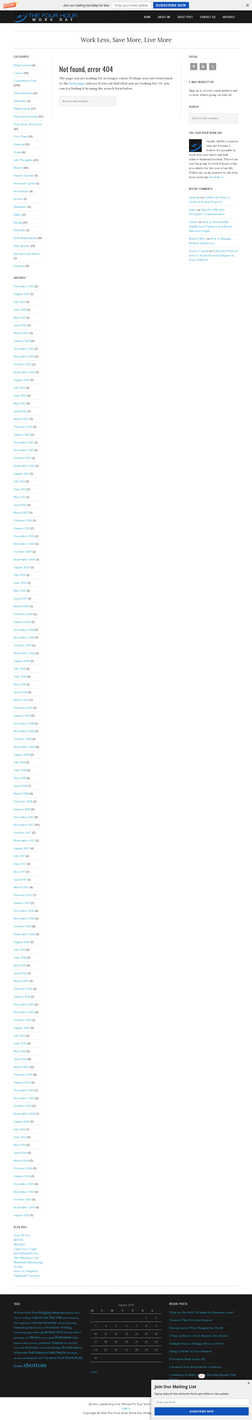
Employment (22, 108)
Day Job (55, 1317)
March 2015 (21, 1067)
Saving (18, 222)
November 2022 (24, 356)
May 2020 (20, 590)
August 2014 (22, 1121)
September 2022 (24, 372)
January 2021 (22, 528)
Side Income (22, 246)
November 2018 (24, 731)
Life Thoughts (23, 160)
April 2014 (20, 1152)
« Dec (94, 1372)
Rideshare (20, 207)
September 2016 (24, 934)
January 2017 (22, 903)
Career (18, 73)
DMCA (126, 1408)
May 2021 (20, 497)
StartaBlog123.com (26, 1253)
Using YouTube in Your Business (190, 1351)
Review (18, 199)
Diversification (23, 93)
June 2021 (20, 489)
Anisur (193, 222)
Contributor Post (25, 80)
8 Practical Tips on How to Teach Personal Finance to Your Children (213, 255)
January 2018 (22, 809)
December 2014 (24, 1090)
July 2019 (19, 668)
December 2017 (24, 817)
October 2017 (22, 832)
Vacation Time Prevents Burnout (190, 1320)
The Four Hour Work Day (45, 16)
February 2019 (23, 708)
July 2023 (19, 302)
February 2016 (23, 989)
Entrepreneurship (26, 116)
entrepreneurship (44, 1323)
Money (18, 167)
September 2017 (24, 840)
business (58, 1312)
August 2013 (22, 1215)
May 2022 (20, 403)
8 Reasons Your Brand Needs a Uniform (195, 1367)
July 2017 (19, 856)
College (26, 1317)
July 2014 (19, 1129)
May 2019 (20, 684)
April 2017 (20, 879)
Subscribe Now (171, 5)
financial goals (23, 1327)
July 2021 (19, 481)
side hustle (58, 1352)
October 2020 (23, 551)
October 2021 (22, 458)
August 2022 (22, 380)
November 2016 (24, 918)
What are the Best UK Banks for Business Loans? (201, 1312)
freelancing (20, 1332)
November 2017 (24, 825)
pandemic (45, 1343)
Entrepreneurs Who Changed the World (196, 1328)
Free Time (21, 136)
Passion (57, 1343)
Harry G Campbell (25, 1271)
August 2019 (22, 661)
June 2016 (20, 957)
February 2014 (23, 1168)
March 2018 (21, 793)
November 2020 (24, 544)
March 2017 (21, 887)
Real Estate (21, 191)
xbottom (34, 1365)
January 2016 (22, 996)
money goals (48, 1337)
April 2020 (20, 598)
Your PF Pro (22, 1235)
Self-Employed (39, 1352)
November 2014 (24, 1098)
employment (25, 1323)
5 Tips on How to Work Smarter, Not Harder (199, 1336)
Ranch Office (197, 238)
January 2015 (22, 1082)
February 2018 (23, 801)
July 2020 (20, 575)
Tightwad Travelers (27, 1275)
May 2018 (20, 778)
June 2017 (20, 864)
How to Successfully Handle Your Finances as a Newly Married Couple (210, 226)
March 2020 (21, 606)
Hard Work (56, 1332)
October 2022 (23, 364)
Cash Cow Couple (25, 1249)
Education (20, 101)
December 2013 (24, 1184)
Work (60, 1358)
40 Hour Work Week (26, 1312)
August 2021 (22, 473)
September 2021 (24, 466)
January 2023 (22, 341)
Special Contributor (27, 253)
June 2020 (20, 583)
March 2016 (21, 981)
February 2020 (23, 614)
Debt (64, 1318)
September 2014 (24, 1113)
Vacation (19, 266)
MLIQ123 (19, 1244)
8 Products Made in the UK (187, 1359)
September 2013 (24, 1207)
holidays (77, 1332)
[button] (126, 5)
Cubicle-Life (40, 1317)
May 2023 (20, 317)
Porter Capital (198, 251)
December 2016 (24, 911)
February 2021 (23, 520)
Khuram (194, 197)
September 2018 (24, 747)
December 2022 (24, 349)
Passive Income (24, 175)
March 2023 (21, 333)
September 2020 (24, 559)
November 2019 (24, 637)
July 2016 (19, 949)
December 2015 (24, 1004)
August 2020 (22, 567)
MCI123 (18, 1240)
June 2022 (20, 395)
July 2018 (19, 762)
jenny (192, 209)
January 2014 (22, 1176)
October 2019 (23, 645)
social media (29, 1358)
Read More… (217, 177)
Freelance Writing (58, 1327)
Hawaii (68, 1332)
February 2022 (23, 426)
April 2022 (20, 411)
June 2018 (20, 770)
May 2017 (20, 871)
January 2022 (22, 434)
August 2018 (22, 754)
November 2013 (24, 1192)
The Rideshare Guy (26, 1258)
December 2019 (24, 630)
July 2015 (19, 1035)
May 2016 (20, 965)
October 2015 (23, 1020)
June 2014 (20, 1137)
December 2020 (24, 536)
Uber (40, 1358)
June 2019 (20, 676)
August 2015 (22, 1028)
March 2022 (21, 419)
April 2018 (20, 786)
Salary (18, 214)
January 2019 (22, 715)
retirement (45, 1347)
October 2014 (23, 1106)
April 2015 (20, 1059)
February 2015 (23, 1074)
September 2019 (24, 653)
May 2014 (20, 1145)
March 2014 (21, 1160)
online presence (30, 1343)
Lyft (27, 1337)
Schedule (20, 230)
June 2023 (20, 309)
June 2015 (20, 1043)
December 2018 (24, 723)
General (19, 144)
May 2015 (20, 1051)
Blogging (45, 1312)
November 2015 (24, 1012)
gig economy (33, 1332)
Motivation (63, 1337)
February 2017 (23, 895)
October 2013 (22, 1199)
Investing (19, 1337)
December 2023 (24, 286)
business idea (72, 1312)
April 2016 (20, 973)
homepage (77, 83)
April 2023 (20, 325)
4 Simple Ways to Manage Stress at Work (196, 1343)
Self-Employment (25, 238)
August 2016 (22, 942)
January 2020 (22, 622)
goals (44, 1332)
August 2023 (22, 294)
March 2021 (21, 512)
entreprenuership (67, 1322)
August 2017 (22, 848)
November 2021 (24, 450)
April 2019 (20, 692)
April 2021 (20, 505)
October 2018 (23, 739)
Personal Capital (24, 183)
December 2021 (24, 442)
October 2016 (23, 926)
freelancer (39, 1327)
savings (56, 1347)
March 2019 (21, 700)
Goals (17, 152)
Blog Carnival (22, 65)
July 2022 (19, 387)
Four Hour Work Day (28, 124)
